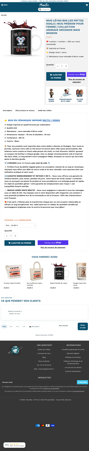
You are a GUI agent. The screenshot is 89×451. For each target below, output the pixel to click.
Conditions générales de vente (73, 349)
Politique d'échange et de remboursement (73, 362)
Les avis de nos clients (73, 367)
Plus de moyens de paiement (76, 80)
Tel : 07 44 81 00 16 (44, 365)
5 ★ (11, 326)
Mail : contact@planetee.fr (44, 369)
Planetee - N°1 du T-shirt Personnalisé (40, 400)
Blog (44, 357)
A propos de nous (44, 353)
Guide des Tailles (44, 349)
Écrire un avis (83, 326)
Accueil (4, 15)
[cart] (87, 5)
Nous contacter (44, 361)
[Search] (40, 9)
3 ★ (24, 326)
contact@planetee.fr (78, 391)
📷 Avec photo (34, 326)
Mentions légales (73, 353)
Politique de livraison (73, 357)
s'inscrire (82, 382)
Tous (4, 326)
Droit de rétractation (73, 371)
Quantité (50, 65)
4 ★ (17, 326)
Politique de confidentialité (51, 388)
